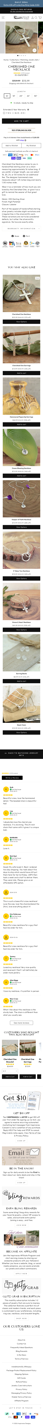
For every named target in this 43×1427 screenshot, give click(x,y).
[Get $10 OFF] (21, 1100)
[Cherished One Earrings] (27, 1048)
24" (28, 96)
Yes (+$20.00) (16, 113)
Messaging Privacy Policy (21, 1393)
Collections (14, 60)
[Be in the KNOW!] (21, 1155)
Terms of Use (35, 1133)
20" (20, 96)
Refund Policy (21, 1382)
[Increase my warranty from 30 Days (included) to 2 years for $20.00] (28, 109)
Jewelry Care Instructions (21, 1385)
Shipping (12, 83)
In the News (21, 1355)
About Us (21, 1340)
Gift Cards (21, 1378)
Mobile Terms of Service (21, 1397)
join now (21, 1225)
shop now (21, 1318)
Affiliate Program (21, 1401)
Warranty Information (21, 228)
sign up (21, 1141)
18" (14, 96)
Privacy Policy (22, 1135)
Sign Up (21, 1182)
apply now (21, 1273)
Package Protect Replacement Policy (21, 1370)
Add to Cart (10, 1077)
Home (6, 60)
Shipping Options (21, 1374)
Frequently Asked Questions (21, 1347)
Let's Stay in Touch (21, 1408)
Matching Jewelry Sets (29, 60)
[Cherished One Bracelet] (10, 1048)
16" (7, 96)
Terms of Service (21, 1359)
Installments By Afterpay (21, 1367)
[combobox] (10, 1071)
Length (21, 91)
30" (35, 96)
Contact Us (21, 1344)
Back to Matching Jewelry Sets (23, 754)
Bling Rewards (21, 1351)
